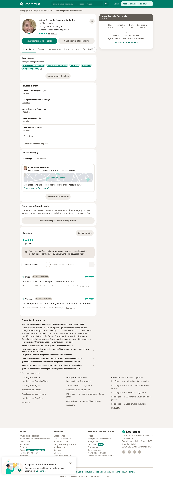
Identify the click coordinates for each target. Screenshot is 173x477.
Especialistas (59, 436)
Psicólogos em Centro (31, 389)
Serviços (41, 49)
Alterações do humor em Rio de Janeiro (83, 401)
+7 (41, 68)
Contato (23, 447)
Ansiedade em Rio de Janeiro (79, 385)
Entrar (116, 3)
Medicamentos (60, 447)
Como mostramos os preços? (37, 143)
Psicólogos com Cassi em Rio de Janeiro (128, 404)
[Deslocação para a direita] (95, 49)
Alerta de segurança (97, 453)
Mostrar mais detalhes (59, 77)
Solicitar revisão (85, 286)
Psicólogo (34, 10)
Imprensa (24, 455)
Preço (90, 436)
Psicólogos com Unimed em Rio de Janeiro (130, 381)
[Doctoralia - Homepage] (34, 3)
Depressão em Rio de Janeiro (79, 381)
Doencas (58, 453)
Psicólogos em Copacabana (34, 394)
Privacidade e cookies (29, 436)
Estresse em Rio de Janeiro (78, 389)
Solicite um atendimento (126, 42)
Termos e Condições (29, 453)
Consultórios (55, 49)
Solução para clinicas (97, 441)
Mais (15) (26, 402)
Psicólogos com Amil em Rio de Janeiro (128, 392)
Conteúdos (93, 447)
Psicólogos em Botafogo (32, 398)
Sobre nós (24, 444)
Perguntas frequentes (63, 455)
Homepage (24, 10)
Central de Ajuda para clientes (101, 455)
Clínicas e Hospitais (62, 438)
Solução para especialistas (99, 438)
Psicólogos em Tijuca (31, 385)
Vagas (32, 450)
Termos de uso (94, 450)
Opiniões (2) (88, 49)
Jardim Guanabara (50, 170)
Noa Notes (95, 444)
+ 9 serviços (27, 136)
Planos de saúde (71, 49)
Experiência (28, 49)
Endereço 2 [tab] (42, 158)
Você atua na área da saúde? (136, 3)
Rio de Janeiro (64, 170)
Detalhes (26, 93)
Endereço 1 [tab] (28, 158)
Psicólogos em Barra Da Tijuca (35, 381)
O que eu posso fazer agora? (36, 188)
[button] (39, 41)
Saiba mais (40, 471)
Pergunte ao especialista (65, 444)
